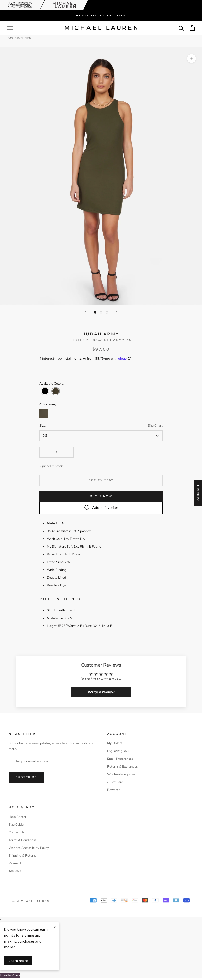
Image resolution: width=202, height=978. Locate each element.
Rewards (113, 790)
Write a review (101, 692)
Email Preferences (120, 759)
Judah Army (24, 37)
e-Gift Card (115, 782)
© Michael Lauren (31, 901)
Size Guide (16, 824)
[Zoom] (191, 58)
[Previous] (85, 312)
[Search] (181, 28)
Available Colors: (51, 383)
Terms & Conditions (22, 840)
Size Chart (155, 425)
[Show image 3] (107, 312)
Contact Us (16, 832)
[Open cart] (192, 28)
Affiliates (15, 871)
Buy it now (101, 496)
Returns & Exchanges (122, 766)
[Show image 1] (95, 312)
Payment (15, 863)
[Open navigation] (10, 28)
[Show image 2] (101, 312)
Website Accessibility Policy (29, 848)
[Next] (116, 312)
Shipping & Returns (22, 855)
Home (10, 37)
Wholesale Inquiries (121, 774)
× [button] (0, 919)
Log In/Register (118, 751)
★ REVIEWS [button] (198, 493)
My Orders (114, 743)
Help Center (17, 817)
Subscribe (26, 777)
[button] (45, 391)
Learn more (18, 960)
